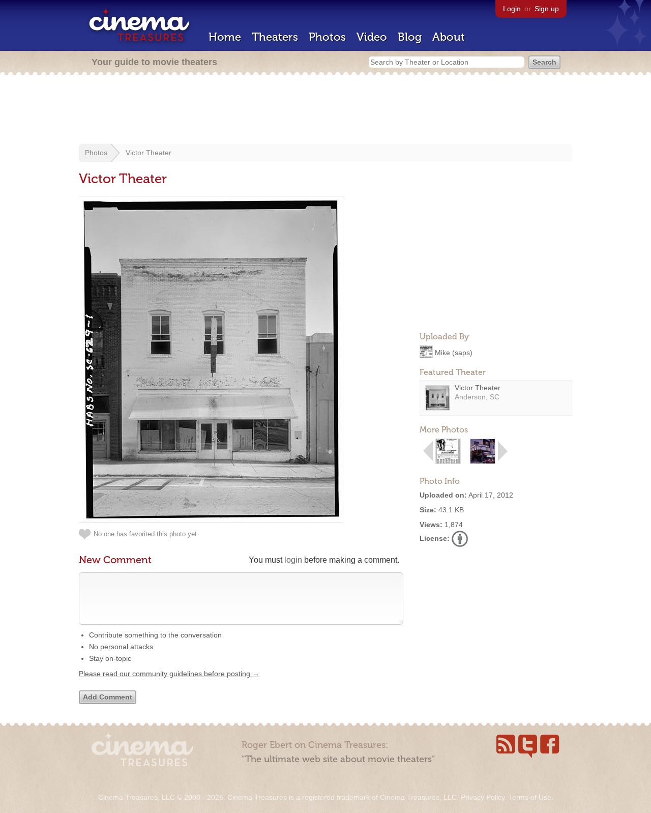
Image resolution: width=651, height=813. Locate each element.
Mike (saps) (453, 352)
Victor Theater (148, 153)
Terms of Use (530, 797)
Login (512, 9)
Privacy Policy (483, 797)
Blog (410, 37)
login (293, 560)
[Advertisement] (325, 110)
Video (372, 37)
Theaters (275, 37)
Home (225, 37)
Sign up (547, 9)
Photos (327, 37)
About (448, 37)
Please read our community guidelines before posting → (169, 674)
